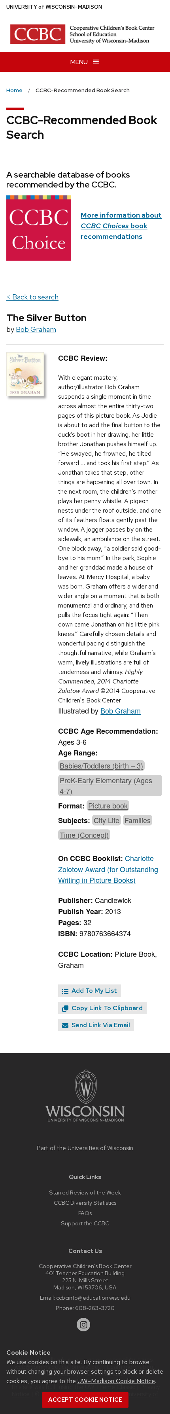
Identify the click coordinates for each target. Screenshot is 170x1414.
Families (138, 820)
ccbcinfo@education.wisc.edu (93, 1297)
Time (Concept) (84, 834)
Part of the (85, 1148)
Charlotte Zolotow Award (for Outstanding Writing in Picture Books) (108, 869)
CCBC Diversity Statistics (85, 1202)
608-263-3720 (95, 1308)
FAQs (85, 1213)
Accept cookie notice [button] (85, 1400)
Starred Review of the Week (85, 1192)
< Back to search (32, 296)
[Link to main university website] (85, 1123)
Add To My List (93, 990)
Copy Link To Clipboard (106, 1008)
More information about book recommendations (121, 225)
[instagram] (83, 1324)
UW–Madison (54, 7)
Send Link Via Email (100, 1025)
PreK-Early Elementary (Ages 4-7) (106, 785)
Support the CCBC (85, 1223)
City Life (106, 820)
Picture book (108, 805)
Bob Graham (36, 329)
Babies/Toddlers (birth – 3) (101, 765)
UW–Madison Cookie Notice (116, 1381)
